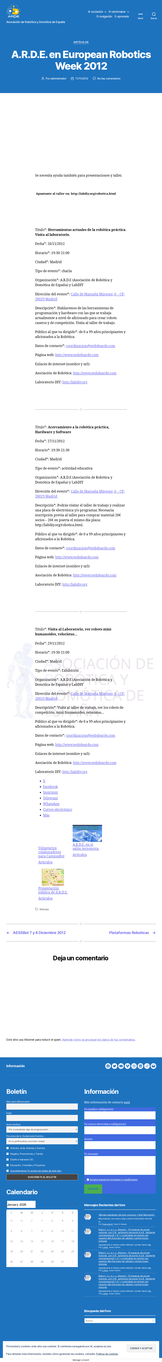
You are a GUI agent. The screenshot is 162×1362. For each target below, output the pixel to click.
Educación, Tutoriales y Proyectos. (28, 1165)
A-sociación (95, 11)
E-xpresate (122, 16)
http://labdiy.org (74, 382)
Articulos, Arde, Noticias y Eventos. (28, 1148)
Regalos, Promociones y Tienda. (26, 1153)
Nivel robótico (13, 1124)
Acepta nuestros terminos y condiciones (114, 1179)
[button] (141, 1348)
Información (15, 1066)
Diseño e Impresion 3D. (21, 1159)
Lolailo (105, 1247)
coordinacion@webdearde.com (90, 346)
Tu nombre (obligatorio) (98, 1109)
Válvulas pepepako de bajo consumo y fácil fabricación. (127, 1214)
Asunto (88, 1139)
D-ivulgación (104, 16)
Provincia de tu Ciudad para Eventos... (25, 1136)
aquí (127, 1102)
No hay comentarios (108, 78)
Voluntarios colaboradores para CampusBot (51, 852)
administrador (58, 78)
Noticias (44, 909)
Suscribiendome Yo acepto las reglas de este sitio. (36, 1170)
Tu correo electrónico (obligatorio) (105, 1124)
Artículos (81, 42)
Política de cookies (107, 1354)
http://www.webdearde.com (77, 355)
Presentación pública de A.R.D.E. (53, 890)
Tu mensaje (91, 1154)
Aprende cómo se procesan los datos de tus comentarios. (98, 1039)
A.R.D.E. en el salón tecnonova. (86, 847)
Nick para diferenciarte (18, 1101)
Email (8, 1113)
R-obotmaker (117, 11)
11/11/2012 (81, 78)
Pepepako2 (107, 1224)
